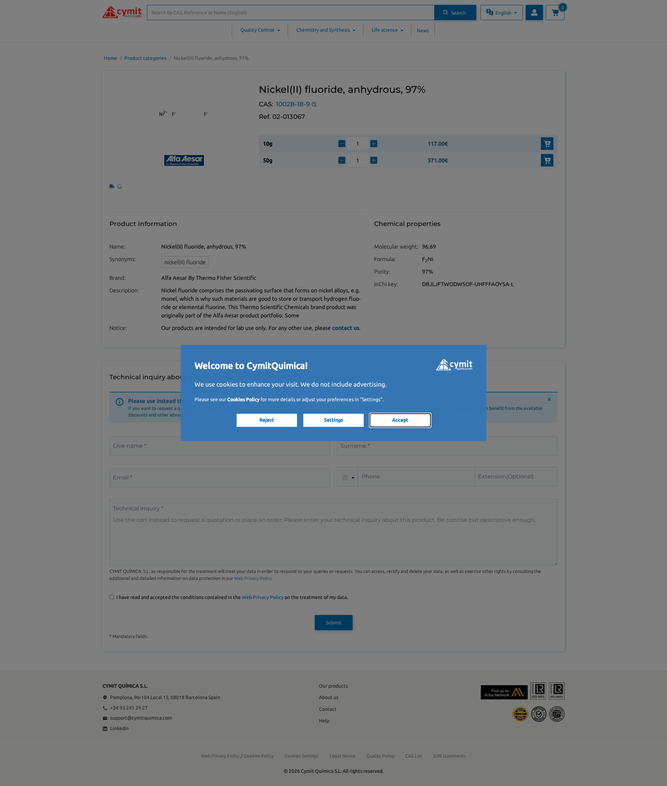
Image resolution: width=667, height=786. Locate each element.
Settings (333, 420)
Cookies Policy (243, 399)
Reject (267, 420)
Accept (400, 420)
